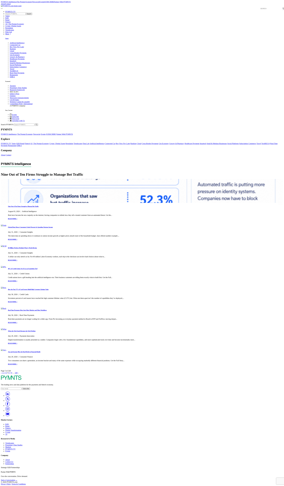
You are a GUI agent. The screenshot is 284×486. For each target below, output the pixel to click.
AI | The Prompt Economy (14, 24)
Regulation (9, 28)
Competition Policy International (21, 104)
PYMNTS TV (10, 12)
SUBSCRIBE (49, 2)
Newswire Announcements (19, 98)
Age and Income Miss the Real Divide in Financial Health (24, 352)
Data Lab (8, 32)
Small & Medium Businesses (20, 63)
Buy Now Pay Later (17, 47)
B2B (7, 18)
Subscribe (15, 117)
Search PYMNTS (7, 125)
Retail (7, 20)
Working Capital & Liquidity (20, 102)
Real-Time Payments (17, 73)
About (3, 4)
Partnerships (9, 464)
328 (16, 373)
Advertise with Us (18, 121)
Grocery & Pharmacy (17, 57)
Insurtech (13, 61)
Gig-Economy (15, 55)
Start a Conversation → (9, 480)
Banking (13, 49)
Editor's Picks (14, 94)
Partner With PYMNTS (62, 2)
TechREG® (14, 71)
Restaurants (14, 75)
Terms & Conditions (19, 484)
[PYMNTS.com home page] (11, 6)
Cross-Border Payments (18, 53)
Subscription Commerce (18, 67)
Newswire (35, 2)
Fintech (8, 22)
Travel (12, 69)
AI (6, 434)
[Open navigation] (2, 8)
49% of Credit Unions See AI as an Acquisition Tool (22, 268)
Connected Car (15, 45)
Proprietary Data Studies (18, 88)
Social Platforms (15, 65)
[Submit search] (36, 125)
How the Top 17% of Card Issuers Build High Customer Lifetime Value (28, 289)
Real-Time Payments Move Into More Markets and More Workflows (27, 310)
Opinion (13, 96)
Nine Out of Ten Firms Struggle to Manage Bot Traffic (23, 206)
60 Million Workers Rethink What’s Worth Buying (22, 248)
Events (41, 2)
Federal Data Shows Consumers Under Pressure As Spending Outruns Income (30, 227)
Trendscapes (9, 30)
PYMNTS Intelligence (9, 2)
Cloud (12, 51)
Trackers (13, 86)
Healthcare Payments (17, 59)
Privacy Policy (6, 484)
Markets (8, 447)
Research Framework (17, 90)
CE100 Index (14, 100)
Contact (8, 4)
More (7, 34)
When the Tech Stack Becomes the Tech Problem (22, 331)
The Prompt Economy (24, 2)
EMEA (12, 77)
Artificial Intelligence (17, 43)
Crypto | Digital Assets (13, 26)
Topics (7, 38)
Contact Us (9, 462)
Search (29, 14)
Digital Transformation (13, 430)
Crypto (7, 432)
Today (7, 16)
